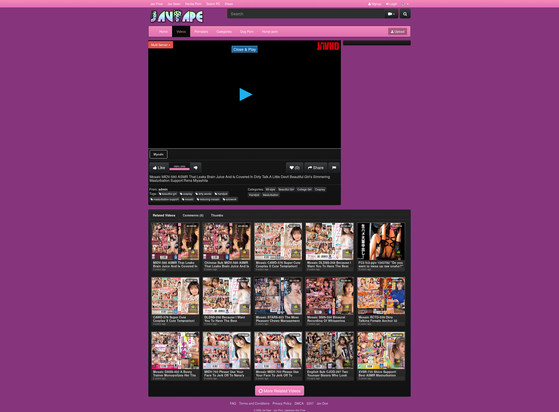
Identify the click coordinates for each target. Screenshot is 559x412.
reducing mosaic (209, 199)
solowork (230, 199)
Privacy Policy (282, 403)
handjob (222, 194)
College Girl (304, 189)
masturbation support (166, 199)
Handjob (254, 195)
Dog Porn (247, 31)
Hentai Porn (193, 4)
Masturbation (270, 195)
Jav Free (156, 4)
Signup (376, 4)
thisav (229, 4)
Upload (399, 31)
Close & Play (244, 49)
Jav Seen (173, 4)
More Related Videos (281, 390)
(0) (297, 167)
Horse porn (270, 31)
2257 (310, 403)
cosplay (187, 194)
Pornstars (201, 31)
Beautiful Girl (286, 189)
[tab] (164, 215)
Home (163, 31)
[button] (405, 3)
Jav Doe (322, 403)
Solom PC (213, 4)
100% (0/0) (182, 168)
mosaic (188, 199)
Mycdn (159, 154)
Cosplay (320, 189)
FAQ (233, 403)
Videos (181, 31)
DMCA (299, 403)
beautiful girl (169, 194)
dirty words (204, 194)
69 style (270, 189)
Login (393, 4)
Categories (224, 31)
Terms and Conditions (254, 403)
